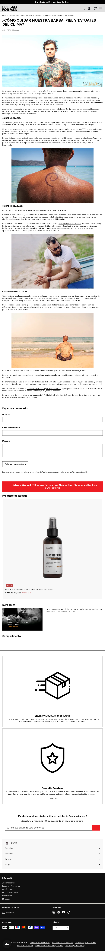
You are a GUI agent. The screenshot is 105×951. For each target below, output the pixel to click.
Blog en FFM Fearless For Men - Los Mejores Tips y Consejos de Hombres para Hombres (42, 15)
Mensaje (6, 441)
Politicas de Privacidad (39, 943)
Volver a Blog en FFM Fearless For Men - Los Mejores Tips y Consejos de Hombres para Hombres (54, 486)
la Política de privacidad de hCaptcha (54, 472)
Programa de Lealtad (10, 892)
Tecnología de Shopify (75, 945)
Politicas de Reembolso (62, 943)
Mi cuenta (6, 899)
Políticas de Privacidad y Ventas (49, 945)
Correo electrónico (11, 428)
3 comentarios (50, 611)
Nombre (6, 414)
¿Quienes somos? (9, 883)
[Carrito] (95, 8)
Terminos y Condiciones (85, 943)
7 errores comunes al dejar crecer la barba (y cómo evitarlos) (73, 609)
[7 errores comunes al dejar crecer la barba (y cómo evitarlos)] (22, 619)
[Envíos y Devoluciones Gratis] (52, 685)
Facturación (7, 896)
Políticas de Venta (25, 945)
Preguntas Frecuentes (11, 886)
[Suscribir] (96, 828)
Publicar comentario (15, 464)
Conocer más (52, 798)
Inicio (4, 15)
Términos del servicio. (80, 472)
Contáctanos (7, 889)
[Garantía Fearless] (52, 758)
